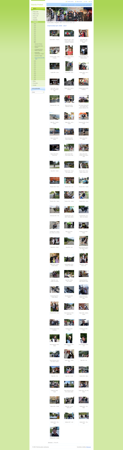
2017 (61, 22)
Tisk (91, 1)
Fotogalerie (56, 22)
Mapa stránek (79, 1)
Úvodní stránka (50, 22)
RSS (86, 1)
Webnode (88, 447)
